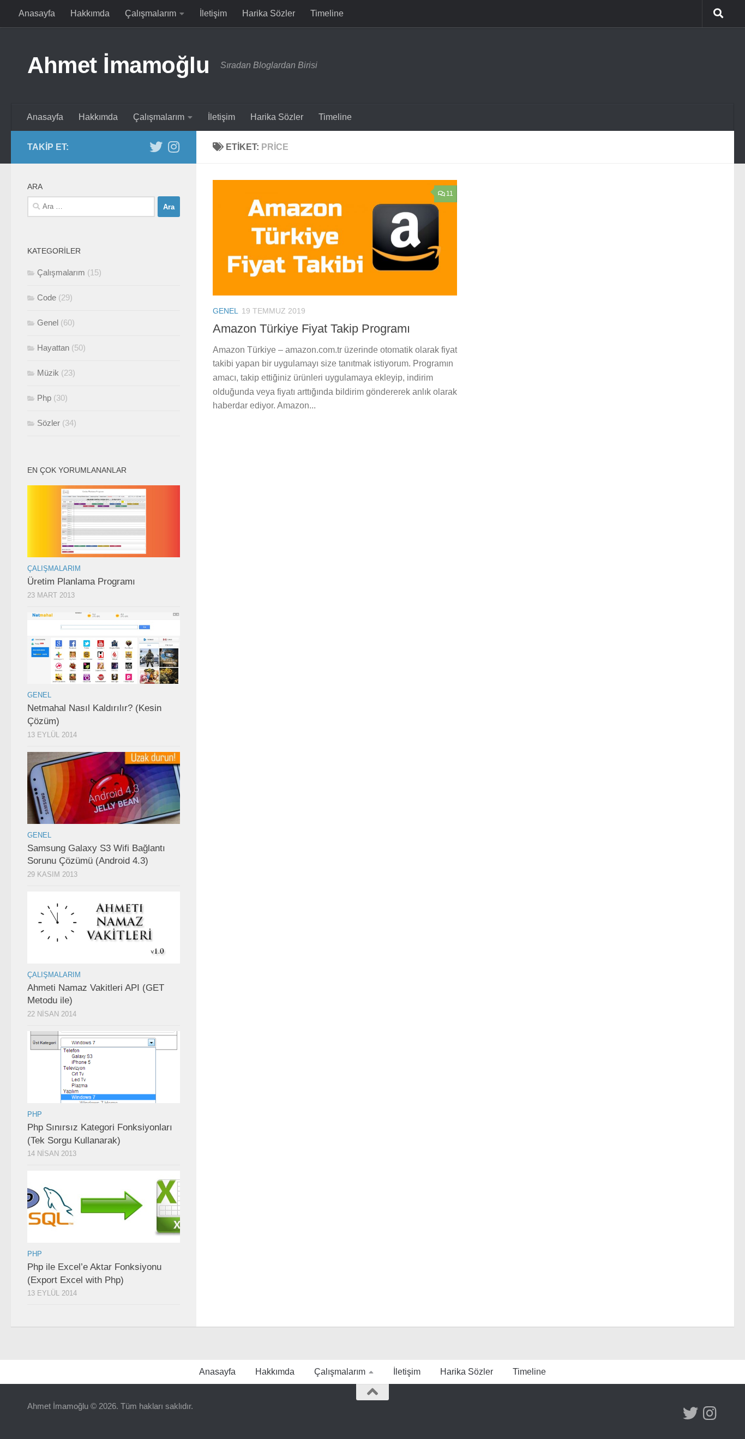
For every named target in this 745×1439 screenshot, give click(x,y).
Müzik (48, 372)
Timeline (327, 13)
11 (449, 193)
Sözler (48, 423)
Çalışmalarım (150, 13)
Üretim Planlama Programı (81, 581)
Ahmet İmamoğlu (118, 65)
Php (44, 397)
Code (46, 297)
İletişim (213, 13)
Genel (225, 310)
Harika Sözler (268, 13)
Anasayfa (37, 13)
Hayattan (53, 347)
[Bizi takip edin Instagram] (173, 146)
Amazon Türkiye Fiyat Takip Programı (311, 328)
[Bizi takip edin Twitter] (156, 146)
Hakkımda (90, 13)
